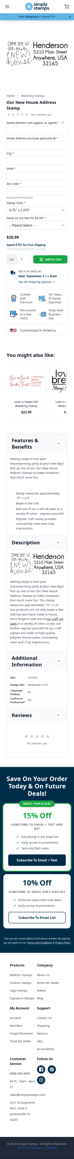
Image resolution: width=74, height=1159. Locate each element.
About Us (43, 975)
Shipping (43, 1026)
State (11, 168)
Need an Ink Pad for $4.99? (26, 218)
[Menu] (7, 6)
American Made (48, 983)
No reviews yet (41, 115)
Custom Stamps (20, 983)
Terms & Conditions (30, 1148)
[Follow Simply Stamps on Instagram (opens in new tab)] (41, 1080)
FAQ (40, 1041)
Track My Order (20, 1041)
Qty (11, 259)
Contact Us (44, 1018)
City (10, 153)
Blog (40, 998)
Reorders (16, 1026)
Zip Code (14, 184)
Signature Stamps (22, 998)
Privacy (52, 1148)
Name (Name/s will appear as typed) (33, 123)
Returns (42, 1033)
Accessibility (45, 1049)
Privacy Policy (63, 942)
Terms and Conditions (39, 942)
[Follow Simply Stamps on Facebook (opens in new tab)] (41, 1069)
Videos (41, 990)
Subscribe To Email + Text (37, 860)
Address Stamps (21, 975)
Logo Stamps (19, 990)
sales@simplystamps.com (27, 1095)
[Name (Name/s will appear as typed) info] (62, 122)
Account (15, 1018)
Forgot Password (21, 1033)
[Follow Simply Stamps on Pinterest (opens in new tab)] (52, 1069)
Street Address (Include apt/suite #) (32, 138)
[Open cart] (66, 6)
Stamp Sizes (16, 203)
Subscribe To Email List (37, 917)
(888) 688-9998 (20, 1073)
